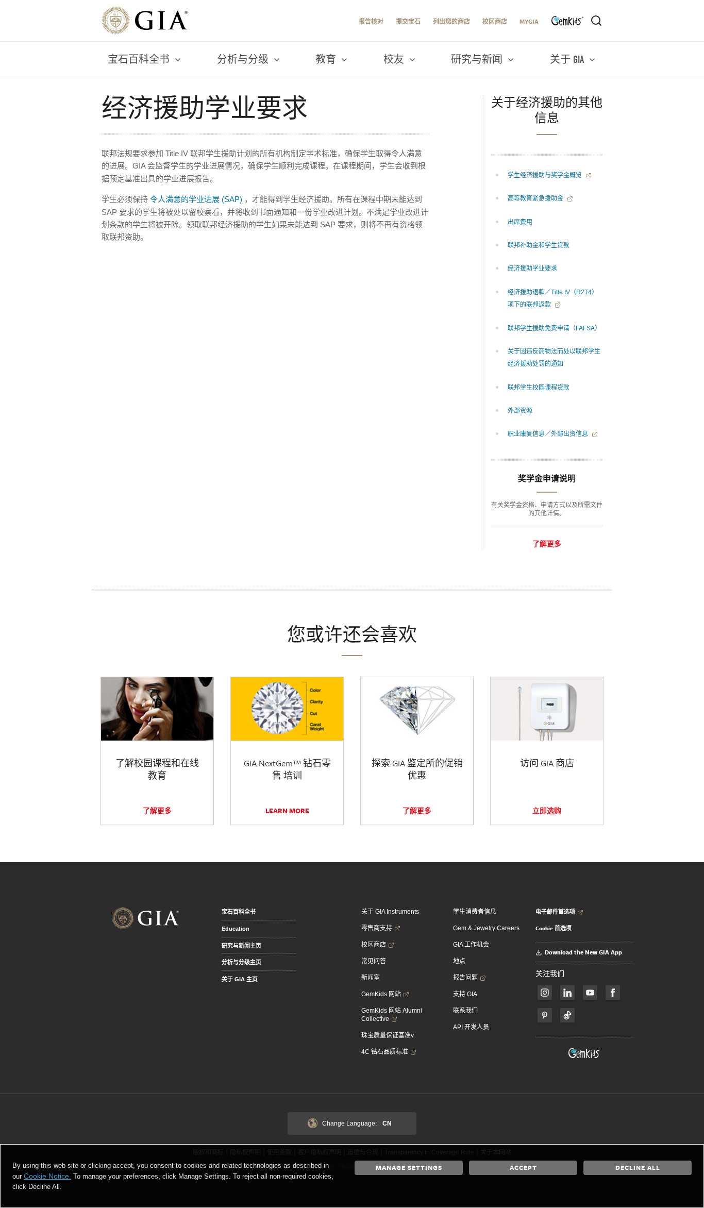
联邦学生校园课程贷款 (538, 387)
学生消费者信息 (474, 911)
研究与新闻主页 (241, 946)
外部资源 (520, 410)
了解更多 (546, 544)
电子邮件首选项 (555, 912)
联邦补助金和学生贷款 (538, 245)
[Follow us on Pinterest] (544, 1015)
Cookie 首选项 (553, 928)
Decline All (637, 1167)
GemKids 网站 (381, 994)
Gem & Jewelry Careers (486, 928)
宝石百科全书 (239, 912)
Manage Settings (409, 1167)
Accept (523, 1167)
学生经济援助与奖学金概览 (545, 175)
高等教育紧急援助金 (536, 198)
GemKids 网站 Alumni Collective (391, 1014)
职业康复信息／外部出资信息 (549, 434)
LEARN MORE (287, 811)
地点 (459, 961)
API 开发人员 (471, 1027)
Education (235, 929)
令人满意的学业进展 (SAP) (196, 199)
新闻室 (370, 977)
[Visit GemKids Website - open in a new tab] (584, 1053)
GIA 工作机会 (471, 944)
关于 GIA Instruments (390, 911)
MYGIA (529, 21)
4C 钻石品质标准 (384, 1051)
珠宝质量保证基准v (387, 1035)
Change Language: (357, 1123)
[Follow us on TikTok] (567, 1015)
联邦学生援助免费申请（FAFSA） (554, 328)
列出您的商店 (451, 21)
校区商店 (494, 21)
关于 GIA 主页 (240, 979)
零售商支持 (376, 928)
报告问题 (465, 977)
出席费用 (520, 222)
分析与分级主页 (241, 962)
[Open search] (596, 20)
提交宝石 (408, 21)
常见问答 (373, 961)
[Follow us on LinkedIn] (567, 992)
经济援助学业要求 (532, 268)
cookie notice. (47, 1176)
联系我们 (465, 1010)
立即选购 (546, 811)
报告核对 (371, 21)
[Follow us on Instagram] (612, 992)
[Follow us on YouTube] (590, 992)
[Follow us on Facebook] (544, 992)
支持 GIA (465, 994)
